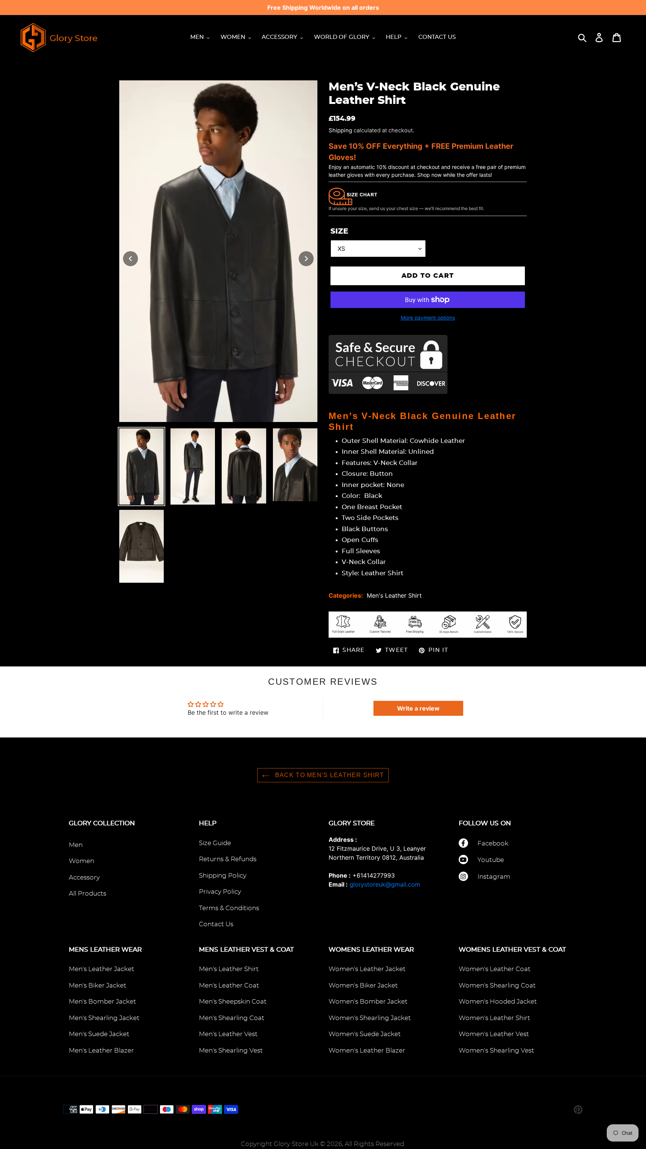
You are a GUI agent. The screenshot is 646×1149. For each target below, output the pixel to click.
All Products (87, 893)
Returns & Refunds (227, 859)
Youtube (490, 860)
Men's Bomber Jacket (102, 1001)
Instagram (493, 877)
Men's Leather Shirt (394, 595)
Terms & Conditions (229, 908)
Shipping (340, 130)
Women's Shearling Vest (496, 1050)
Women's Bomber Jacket (368, 1001)
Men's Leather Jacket (101, 969)
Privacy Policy (220, 891)
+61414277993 (374, 875)
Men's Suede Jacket (99, 1034)
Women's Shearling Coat (497, 985)
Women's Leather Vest (494, 1034)
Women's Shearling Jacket (370, 1018)
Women (81, 861)
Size (339, 231)
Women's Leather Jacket (367, 969)
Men (76, 845)
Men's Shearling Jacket (104, 1018)
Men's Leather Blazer (101, 1050)
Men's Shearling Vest (231, 1050)
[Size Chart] (353, 196)
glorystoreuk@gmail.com (385, 884)
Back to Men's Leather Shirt (328, 775)
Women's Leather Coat (494, 969)
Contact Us (216, 924)
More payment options (428, 318)
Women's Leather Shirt (494, 1018)
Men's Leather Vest (228, 1034)
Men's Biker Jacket (97, 985)
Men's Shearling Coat (231, 1018)
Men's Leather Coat (229, 985)
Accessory (84, 877)
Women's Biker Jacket (363, 985)
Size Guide (215, 843)
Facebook (492, 843)
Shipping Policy (222, 875)
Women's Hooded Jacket (498, 1001)
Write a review (418, 708)
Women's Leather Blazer (367, 1050)
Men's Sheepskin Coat (233, 1001)
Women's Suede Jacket (365, 1034)
